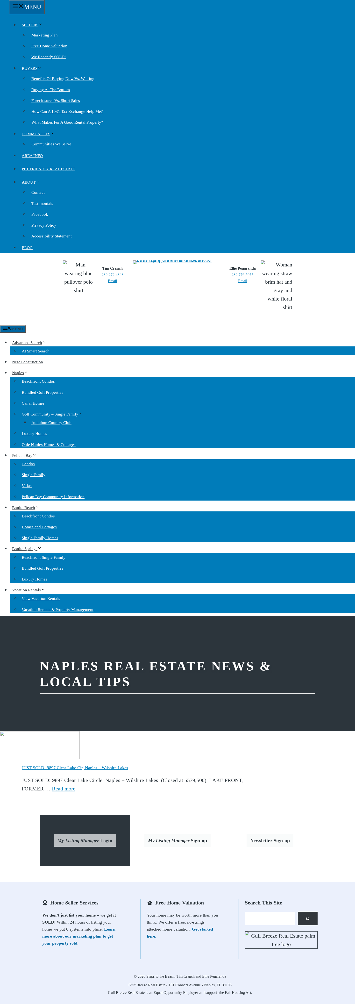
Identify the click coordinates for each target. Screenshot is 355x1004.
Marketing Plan (44, 35)
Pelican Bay (22, 455)
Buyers (29, 68)
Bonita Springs (24, 548)
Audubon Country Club (51, 422)
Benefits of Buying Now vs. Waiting (62, 78)
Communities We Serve (51, 144)
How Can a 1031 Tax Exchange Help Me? (67, 111)
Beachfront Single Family (43, 557)
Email (112, 281)
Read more (63, 789)
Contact (38, 192)
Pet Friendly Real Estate (48, 169)
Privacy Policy (43, 225)
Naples (18, 373)
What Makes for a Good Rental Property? (67, 122)
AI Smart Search (36, 351)
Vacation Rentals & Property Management (57, 609)
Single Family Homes (40, 538)
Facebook (39, 214)
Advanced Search (27, 342)
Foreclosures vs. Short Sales (55, 100)
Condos (28, 464)
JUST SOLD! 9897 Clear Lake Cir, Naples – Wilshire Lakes (75, 767)
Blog (27, 247)
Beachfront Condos (38, 381)
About (29, 182)
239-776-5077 (242, 275)
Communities (36, 134)
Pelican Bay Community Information (53, 497)
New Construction (27, 362)
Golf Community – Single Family (50, 414)
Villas (27, 485)
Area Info (32, 155)
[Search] (308, 918)
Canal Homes (33, 403)
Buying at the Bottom (50, 89)
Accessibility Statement (51, 236)
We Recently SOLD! (48, 57)
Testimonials (42, 203)
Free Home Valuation (49, 46)
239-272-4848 (112, 275)
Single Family (33, 475)
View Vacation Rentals (41, 598)
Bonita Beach (23, 507)
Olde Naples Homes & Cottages (49, 444)
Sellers (30, 25)
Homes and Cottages (39, 527)
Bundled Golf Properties (42, 392)
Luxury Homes (34, 433)
